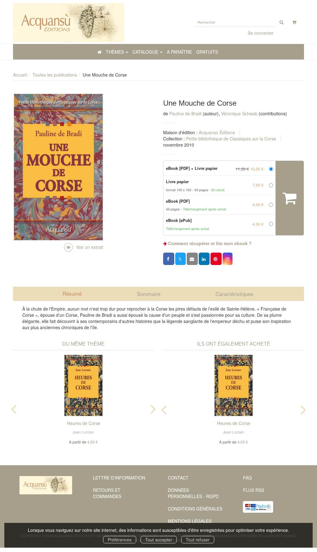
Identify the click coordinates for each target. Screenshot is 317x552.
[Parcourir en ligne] (83, 247)
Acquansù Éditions (217, 132)
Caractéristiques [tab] (234, 294)
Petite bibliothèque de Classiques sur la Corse (231, 138)
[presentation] (13, 408)
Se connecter (261, 33)
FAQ (247, 478)
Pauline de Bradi (185, 113)
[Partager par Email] (192, 259)
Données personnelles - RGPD (193, 493)
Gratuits (207, 52)
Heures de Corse (83, 423)
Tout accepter (158, 540)
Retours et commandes (107, 493)
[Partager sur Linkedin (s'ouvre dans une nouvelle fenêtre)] (204, 259)
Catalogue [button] (145, 52)
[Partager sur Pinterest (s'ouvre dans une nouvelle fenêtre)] (216, 259)
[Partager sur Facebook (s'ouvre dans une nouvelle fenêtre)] (168, 259)
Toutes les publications (55, 75)
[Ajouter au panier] (290, 198)
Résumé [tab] (72, 293)
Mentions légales (189, 521)
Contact (178, 478)
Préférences (120, 540)
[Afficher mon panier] (294, 22)
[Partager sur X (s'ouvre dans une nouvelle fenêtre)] (180, 259)
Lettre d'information (119, 478)
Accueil (20, 75)
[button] (227, 259)
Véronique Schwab (239, 113)
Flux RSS (253, 490)
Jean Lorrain (83, 432)
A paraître (179, 52)
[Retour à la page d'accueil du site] (83, 22)
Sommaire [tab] (148, 294)
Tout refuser (198, 540)
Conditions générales (195, 509)
